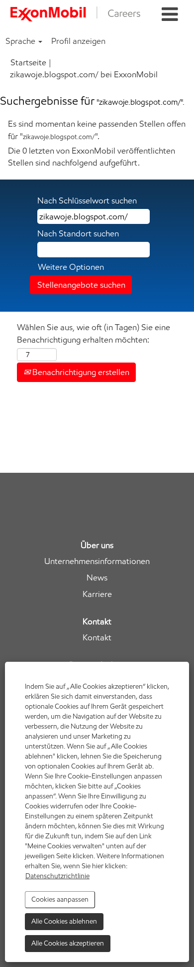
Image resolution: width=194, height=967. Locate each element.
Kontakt (97, 637)
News (97, 577)
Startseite (28, 62)
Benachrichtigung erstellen (79, 372)
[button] (170, 14)
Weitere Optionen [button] (71, 267)
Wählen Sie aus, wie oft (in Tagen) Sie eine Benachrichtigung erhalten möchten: (93, 333)
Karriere (97, 594)
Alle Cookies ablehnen (64, 921)
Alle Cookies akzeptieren (67, 943)
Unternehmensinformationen (97, 561)
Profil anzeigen (78, 41)
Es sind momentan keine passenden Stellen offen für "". (97, 130)
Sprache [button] (21, 41)
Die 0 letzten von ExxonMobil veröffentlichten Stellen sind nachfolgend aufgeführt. (91, 157)
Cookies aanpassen (60, 899)
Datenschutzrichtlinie (57, 876)
